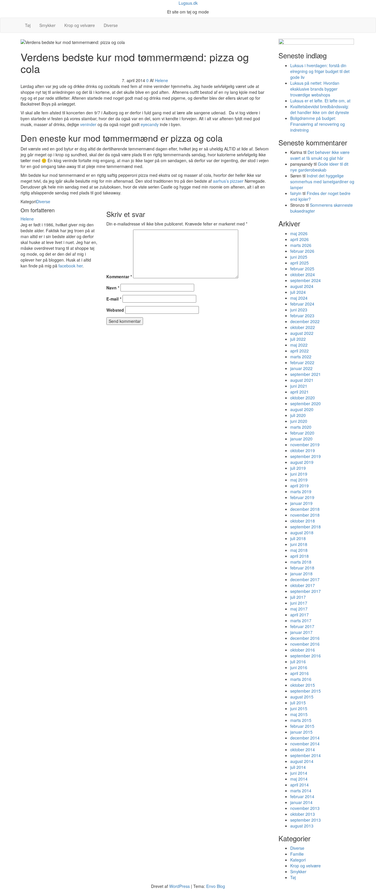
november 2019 (305, 444)
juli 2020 (298, 415)
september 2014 (305, 755)
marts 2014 (300, 790)
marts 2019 (300, 491)
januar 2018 (301, 573)
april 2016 (299, 673)
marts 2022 (300, 356)
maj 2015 (299, 714)
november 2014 (305, 744)
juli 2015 (298, 703)
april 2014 (299, 785)
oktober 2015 (302, 685)
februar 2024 (302, 304)
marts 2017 (300, 620)
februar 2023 (302, 315)
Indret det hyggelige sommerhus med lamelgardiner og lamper (322, 181)
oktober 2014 (302, 749)
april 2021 (299, 392)
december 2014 (305, 738)
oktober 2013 (302, 814)
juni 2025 (298, 257)
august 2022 (301, 333)
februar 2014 (302, 796)
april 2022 (299, 351)
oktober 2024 (302, 274)
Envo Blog (215, 886)
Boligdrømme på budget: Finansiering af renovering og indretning (317, 124)
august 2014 (301, 761)
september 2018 (305, 527)
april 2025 (299, 263)
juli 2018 (298, 538)
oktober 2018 (302, 521)
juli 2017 (298, 597)
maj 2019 (299, 480)
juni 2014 (298, 773)
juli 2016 (298, 661)
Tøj (28, 25)
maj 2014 (299, 779)
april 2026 (299, 239)
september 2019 (305, 456)
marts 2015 (300, 720)
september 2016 (305, 656)
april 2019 (299, 486)
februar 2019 (302, 497)
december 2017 (305, 579)
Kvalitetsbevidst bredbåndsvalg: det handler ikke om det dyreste (319, 109)
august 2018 (301, 532)
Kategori (298, 860)
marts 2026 (300, 245)
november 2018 (305, 515)
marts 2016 (300, 679)
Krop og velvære (79, 25)
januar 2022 (301, 368)
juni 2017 (298, 603)
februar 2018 (302, 568)
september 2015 (305, 691)
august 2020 (301, 409)
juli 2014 (298, 767)
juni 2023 (298, 310)
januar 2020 (301, 439)
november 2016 (305, 644)
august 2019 (301, 462)
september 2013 (305, 820)
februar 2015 (302, 726)
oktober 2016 (302, 650)
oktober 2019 (302, 450)
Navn (112, 288)
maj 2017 (299, 609)
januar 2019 (301, 503)
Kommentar (119, 276)
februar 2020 (302, 433)
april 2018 (299, 556)
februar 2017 (302, 626)
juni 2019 (298, 474)
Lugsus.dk (188, 3)
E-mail (113, 299)
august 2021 (301, 380)
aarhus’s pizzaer (228, 181)
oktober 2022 (302, 327)
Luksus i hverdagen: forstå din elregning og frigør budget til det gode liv (320, 71)
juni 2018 (298, 544)
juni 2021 (298, 386)
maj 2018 (299, 550)
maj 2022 (299, 345)
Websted (115, 310)
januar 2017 (301, 632)
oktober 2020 (302, 398)
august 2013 (301, 826)
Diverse (111, 25)
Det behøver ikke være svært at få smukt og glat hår (320, 155)
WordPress (179, 886)
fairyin (295, 193)
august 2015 (301, 697)
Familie (297, 854)
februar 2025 (302, 269)
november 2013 (305, 808)
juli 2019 (298, 468)
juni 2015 (298, 708)
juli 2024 (298, 292)
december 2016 (305, 638)
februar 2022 (302, 362)
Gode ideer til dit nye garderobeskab (319, 167)
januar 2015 (301, 732)
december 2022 (305, 321)
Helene (161, 80)
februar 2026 (302, 251)
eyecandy (150, 124)
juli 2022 (298, 339)
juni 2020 (298, 421)
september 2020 (305, 403)
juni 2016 (298, 667)
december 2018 (305, 509)
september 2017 (305, 591)
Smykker (47, 25)
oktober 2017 (302, 585)
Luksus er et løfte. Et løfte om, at (320, 101)
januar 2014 (301, 802)
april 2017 (299, 615)
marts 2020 (300, 427)
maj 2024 (299, 298)
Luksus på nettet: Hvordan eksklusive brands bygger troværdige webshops (314, 89)
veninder (88, 124)
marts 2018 (300, 562)
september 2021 (305, 374)
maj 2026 (299, 233)
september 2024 (305, 280)
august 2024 (301, 286)
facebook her (70, 266)
